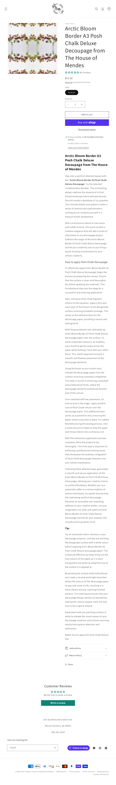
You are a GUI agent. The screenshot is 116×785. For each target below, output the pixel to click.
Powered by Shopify (46, 772)
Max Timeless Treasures (30, 772)
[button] (6, 9)
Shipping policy (103, 772)
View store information (78, 147)
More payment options (87, 129)
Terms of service (88, 772)
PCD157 (71, 92)
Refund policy (61, 772)
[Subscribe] (55, 747)
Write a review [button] (58, 702)
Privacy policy (74, 772)
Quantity (68, 99)
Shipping (68, 82)
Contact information (101, 774)
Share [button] (70, 664)
